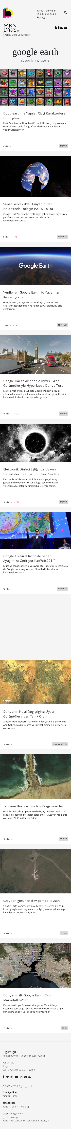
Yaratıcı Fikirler (9, 1095)
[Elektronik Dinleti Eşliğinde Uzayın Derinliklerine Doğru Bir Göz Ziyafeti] (35, 442)
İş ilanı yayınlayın (10, 1117)
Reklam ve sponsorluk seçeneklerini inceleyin (25, 1120)
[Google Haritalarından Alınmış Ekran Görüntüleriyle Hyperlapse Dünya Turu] (35, 354)
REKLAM (64, 933)
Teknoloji (24, 1106)
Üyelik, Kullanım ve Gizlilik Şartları (19, 1069)
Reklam (6, 1106)
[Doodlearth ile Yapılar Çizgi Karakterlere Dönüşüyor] (35, 87)
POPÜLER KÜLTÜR (60, 744)
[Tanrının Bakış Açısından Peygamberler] (35, 776)
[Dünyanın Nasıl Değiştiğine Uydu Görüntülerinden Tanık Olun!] (35, 682)
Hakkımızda (8, 1062)
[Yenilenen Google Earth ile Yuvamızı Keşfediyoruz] (35, 265)
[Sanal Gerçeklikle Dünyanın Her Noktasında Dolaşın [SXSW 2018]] (35, 176)
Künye (5, 1066)
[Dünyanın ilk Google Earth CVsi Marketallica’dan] (35, 965)
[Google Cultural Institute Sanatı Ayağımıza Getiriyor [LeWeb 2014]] (35, 530)
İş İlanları (61, 27)
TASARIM (63, 146)
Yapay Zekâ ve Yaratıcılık (18, 34)
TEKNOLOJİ (62, 236)
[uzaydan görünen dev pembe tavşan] (35, 871)
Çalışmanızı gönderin (12, 1113)
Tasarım (15, 1106)
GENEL (64, 1028)
